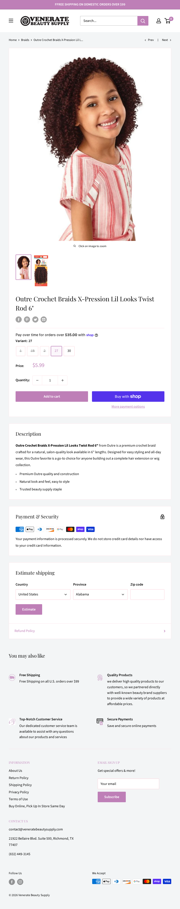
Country (22, 584)
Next (165, 40)
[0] (167, 20)
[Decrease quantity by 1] (37, 380)
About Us (15, 770)
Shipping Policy (20, 785)
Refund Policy (24, 630)
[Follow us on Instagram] (20, 882)
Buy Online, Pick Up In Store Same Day (37, 806)
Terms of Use (18, 799)
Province (79, 584)
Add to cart (52, 396)
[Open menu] (11, 20)
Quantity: (23, 380)
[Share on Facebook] (19, 319)
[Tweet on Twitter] (35, 319)
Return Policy (18, 778)
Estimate (29, 609)
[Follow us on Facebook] (12, 882)
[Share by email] (44, 319)
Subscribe (111, 797)
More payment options (128, 406)
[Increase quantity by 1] (62, 380)
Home (13, 40)
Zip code (136, 584)
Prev (151, 40)
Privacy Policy (19, 792)
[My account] (159, 20)
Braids (25, 40)
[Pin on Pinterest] (27, 319)
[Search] (142, 21)
